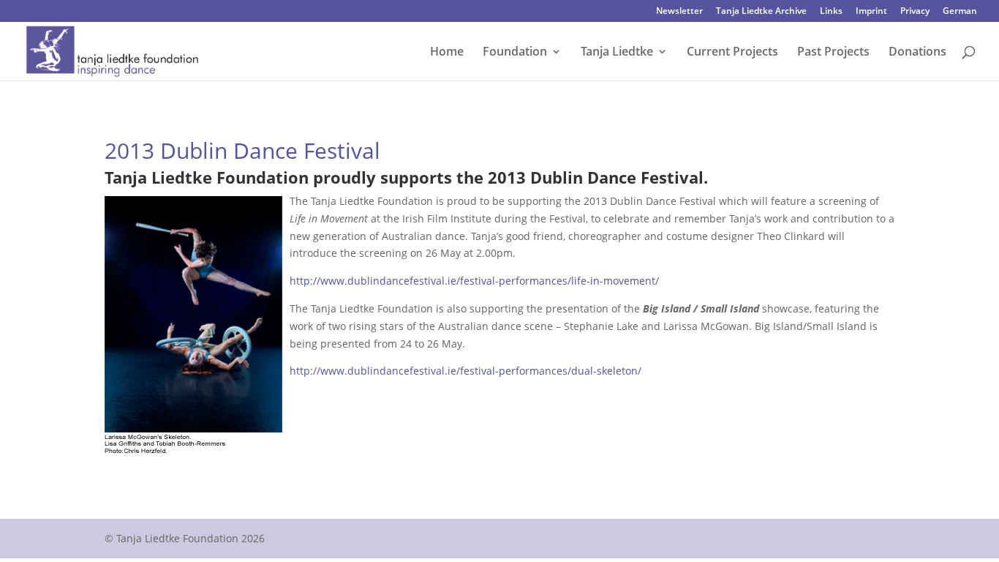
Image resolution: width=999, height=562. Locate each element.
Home (447, 52)
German (960, 12)
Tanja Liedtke (617, 52)
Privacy (915, 12)
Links (831, 12)
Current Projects (732, 52)
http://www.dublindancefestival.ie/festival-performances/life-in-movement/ (474, 281)
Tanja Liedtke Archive (761, 12)
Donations (917, 52)
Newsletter (679, 12)
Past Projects (833, 52)
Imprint (871, 12)
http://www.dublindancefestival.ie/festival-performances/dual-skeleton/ (465, 371)
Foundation (515, 52)
